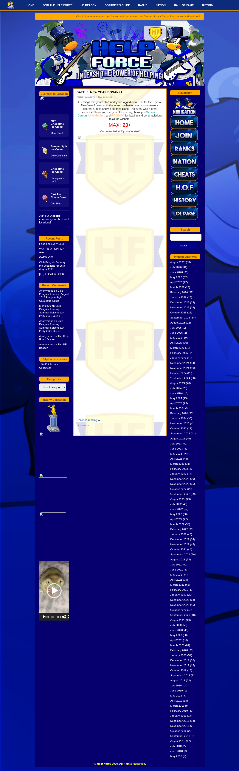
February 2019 (179, 710)
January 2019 (178, 715)
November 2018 (179, 725)
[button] (54, 590)
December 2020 (179, 599)
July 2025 (176, 327)
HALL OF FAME (184, 5)
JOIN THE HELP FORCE (57, 5)
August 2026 (177, 262)
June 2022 (176, 509)
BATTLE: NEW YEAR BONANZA (100, 92)
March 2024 (177, 408)
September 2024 (180, 378)
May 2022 (176, 514)
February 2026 (179, 292)
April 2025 (176, 342)
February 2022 (179, 529)
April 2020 (176, 640)
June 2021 (176, 569)
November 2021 (179, 544)
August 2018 (177, 740)
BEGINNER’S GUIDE (117, 5)
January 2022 (178, 534)
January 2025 (178, 357)
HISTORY (207, 5)
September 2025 (180, 317)
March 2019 (177, 705)
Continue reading (89, 420)
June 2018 (176, 751)
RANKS (142, 5)
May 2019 (176, 695)
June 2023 (176, 448)
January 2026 (178, 297)
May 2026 (176, 277)
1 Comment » (83, 425)
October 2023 (178, 428)
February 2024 (179, 413)
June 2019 (176, 690)
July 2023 (176, 443)
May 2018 (176, 756)
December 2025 (179, 302)
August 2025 (177, 322)
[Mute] (64, 617)
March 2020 (177, 645)
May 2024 (176, 398)
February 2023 (179, 468)
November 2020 (179, 604)
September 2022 (180, 493)
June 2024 (176, 393)
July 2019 (176, 685)
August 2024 (177, 383)
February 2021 (179, 589)
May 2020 (176, 635)
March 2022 (177, 524)
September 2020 (180, 614)
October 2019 (178, 670)
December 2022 (179, 478)
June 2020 (176, 630)
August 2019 (177, 680)
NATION (161, 5)
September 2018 (180, 735)
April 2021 (176, 579)
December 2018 (179, 720)
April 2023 (176, 458)
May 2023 (176, 453)
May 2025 (176, 337)
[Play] (44, 617)
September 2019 (180, 675)
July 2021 (176, 564)
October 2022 (178, 488)
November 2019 (179, 665)
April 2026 (176, 282)
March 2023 (177, 463)
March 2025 (177, 347)
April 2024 (176, 403)
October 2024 (178, 372)
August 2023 (177, 438)
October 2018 (178, 730)
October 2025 (178, 312)
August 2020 (177, 619)
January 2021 (178, 594)
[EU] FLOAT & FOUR (51, 274)
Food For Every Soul (51, 243)
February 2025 (179, 352)
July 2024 (176, 388)
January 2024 (178, 418)
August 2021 (177, 559)
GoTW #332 (46, 257)
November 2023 (179, 423)
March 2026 (177, 287)
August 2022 (177, 499)
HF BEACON (88, 5)
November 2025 (179, 307)
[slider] (52, 617)
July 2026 (176, 267)
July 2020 (176, 625)
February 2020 (179, 650)
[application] (54, 591)
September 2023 (180, 433)
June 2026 (176, 272)
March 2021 (177, 584)
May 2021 (176, 574)
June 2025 (176, 332)
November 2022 (179, 483)
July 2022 (176, 504)
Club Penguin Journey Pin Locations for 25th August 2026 (52, 266)
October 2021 (178, 549)
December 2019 (179, 660)
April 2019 (176, 700)
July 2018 (176, 745)
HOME (30, 5)
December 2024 (179, 362)
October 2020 (178, 609)
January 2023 (178, 473)
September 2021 (180, 554)
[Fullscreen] (67, 617)
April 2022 (176, 519)
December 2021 (179, 539)
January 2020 (178, 655)
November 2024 (179, 367)
